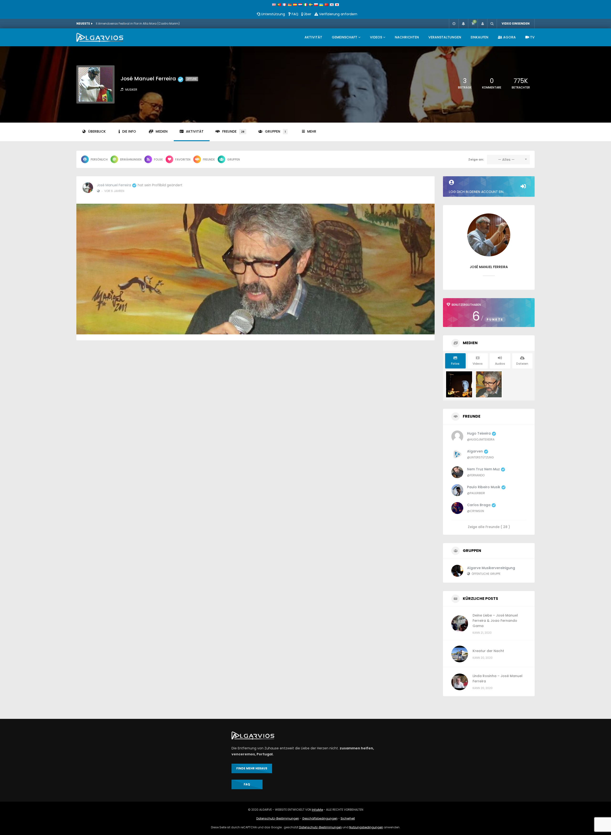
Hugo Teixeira (479, 433)
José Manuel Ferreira (114, 185)
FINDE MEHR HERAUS (251, 768)
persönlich (99, 159)
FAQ (294, 14)
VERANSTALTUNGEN (444, 37)
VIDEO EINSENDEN (516, 23)
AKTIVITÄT (313, 37)
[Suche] (492, 23)
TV (532, 37)
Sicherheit (348, 818)
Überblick (97, 131)
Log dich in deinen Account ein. (476, 191)
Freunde (233, 131)
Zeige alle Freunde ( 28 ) (489, 526)
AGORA (509, 37)
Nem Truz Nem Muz (483, 469)
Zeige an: (476, 159)
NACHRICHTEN (407, 37)
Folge (158, 159)
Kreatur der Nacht (488, 650)
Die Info (129, 131)
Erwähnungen (131, 159)
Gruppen (275, 131)
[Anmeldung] (482, 23)
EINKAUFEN (479, 37)
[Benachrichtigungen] (463, 23)
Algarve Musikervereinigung (491, 567)
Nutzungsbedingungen (366, 827)
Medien (162, 131)
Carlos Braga (478, 505)
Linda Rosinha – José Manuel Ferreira (497, 679)
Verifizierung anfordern (337, 14)
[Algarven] (99, 37)
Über (307, 14)
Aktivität (195, 131)
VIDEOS (376, 37)
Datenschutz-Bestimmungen (277, 818)
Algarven (475, 451)
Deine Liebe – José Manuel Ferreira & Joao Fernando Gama (495, 620)
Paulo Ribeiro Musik (483, 487)
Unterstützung (272, 14)
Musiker (131, 90)
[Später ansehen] (453, 23)
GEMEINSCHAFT (344, 37)
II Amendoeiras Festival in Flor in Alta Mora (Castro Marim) (138, 23)
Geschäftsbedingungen (319, 818)
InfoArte (317, 810)
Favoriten (182, 159)
